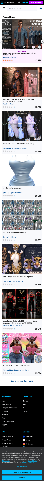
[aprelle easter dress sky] (22, 170)
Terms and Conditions (27, 462)
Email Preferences (8, 421)
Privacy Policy (6, 440)
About (25, 404)
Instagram (29, 444)
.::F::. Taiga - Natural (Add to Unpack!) (18, 277)
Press (25, 411)
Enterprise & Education (9, 408)
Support (4, 425)
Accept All (22, 477)
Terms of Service (7, 436)
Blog (3, 418)
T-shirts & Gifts (7, 404)
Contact (25, 401)
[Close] (41, 449)
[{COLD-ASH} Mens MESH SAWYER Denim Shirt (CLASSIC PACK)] (22, 34)
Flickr (28, 440)
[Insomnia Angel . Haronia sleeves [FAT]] (22, 126)
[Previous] (1, 41)
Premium (5, 411)
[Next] (42, 41)
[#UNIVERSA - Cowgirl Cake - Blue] (22, 348)
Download (5, 414)
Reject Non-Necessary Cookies (22, 472)
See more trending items (22, 381)
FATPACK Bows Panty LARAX (14, 232)
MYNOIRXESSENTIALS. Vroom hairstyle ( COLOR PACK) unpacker (19, 100)
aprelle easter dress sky (12, 188)
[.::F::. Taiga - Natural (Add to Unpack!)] (22, 259)
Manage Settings (22, 466)
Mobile (4, 401)
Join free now (36, 2)
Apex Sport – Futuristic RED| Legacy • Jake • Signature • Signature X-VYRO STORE (20, 322)
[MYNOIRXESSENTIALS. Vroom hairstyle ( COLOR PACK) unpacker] (22, 82)
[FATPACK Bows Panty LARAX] (22, 215)
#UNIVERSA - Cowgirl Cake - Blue (16, 365)
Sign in (25, 2)
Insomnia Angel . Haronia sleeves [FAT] (18, 144)
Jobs (24, 408)
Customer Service (7, 443)
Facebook (29, 436)
